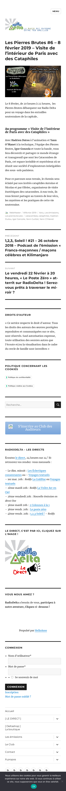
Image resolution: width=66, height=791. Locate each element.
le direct (20, 457)
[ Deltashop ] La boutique (13, 728)
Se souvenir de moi (26, 677)
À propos (10, 759)
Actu (41, 212)
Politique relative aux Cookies (20, 386)
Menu (55, 11)
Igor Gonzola (18, 219)
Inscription (12, 692)
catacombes (31, 216)
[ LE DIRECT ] (13, 718)
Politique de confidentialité (19, 377)
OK (33, 786)
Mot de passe (17, 666)
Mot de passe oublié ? (18, 696)
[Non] (62, 781)
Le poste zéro (38, 509)
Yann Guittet (32, 219)
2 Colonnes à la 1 (40, 505)
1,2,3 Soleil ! (37, 513)
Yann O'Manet (47, 219)
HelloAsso (41, 630)
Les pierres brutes (14, 216)
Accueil (9, 711)
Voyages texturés (39, 474)
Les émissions (51, 212)
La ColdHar (39, 479)
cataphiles (44, 216)
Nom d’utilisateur (19, 655)
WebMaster (15, 212)
